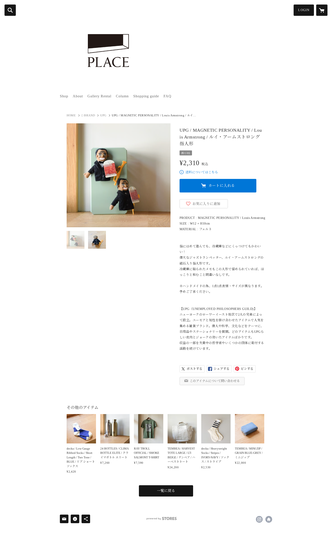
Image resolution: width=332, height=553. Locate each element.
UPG (103, 115)
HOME (71, 115)
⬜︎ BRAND (88, 115)
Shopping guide (146, 96)
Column (122, 96)
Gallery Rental (99, 96)
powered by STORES (161, 518)
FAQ (167, 96)
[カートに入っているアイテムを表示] (321, 10)
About (78, 96)
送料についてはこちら (201, 172)
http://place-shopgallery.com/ (268, 519)
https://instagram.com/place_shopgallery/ (259, 519)
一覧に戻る (166, 491)
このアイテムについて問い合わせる (215, 381)
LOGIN (303, 10)
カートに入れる (221, 185)
